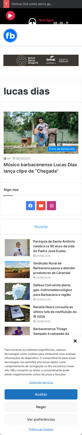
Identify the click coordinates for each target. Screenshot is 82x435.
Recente (41, 227)
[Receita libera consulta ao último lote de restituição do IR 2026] (17, 313)
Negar (41, 407)
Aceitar (41, 394)
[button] (75, 341)
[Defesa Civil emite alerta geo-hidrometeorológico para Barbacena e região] (17, 291)
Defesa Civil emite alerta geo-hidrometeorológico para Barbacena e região (52, 290)
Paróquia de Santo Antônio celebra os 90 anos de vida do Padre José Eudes (54, 246)
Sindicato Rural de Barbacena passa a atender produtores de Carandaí (54, 268)
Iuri (9, 158)
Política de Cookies (41, 429)
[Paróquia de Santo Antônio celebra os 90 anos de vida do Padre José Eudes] (17, 247)
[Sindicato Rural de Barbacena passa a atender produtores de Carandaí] (17, 269)
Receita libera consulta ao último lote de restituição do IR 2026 (55, 311)
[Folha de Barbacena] (10, 35)
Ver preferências (41, 419)
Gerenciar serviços (41, 382)
